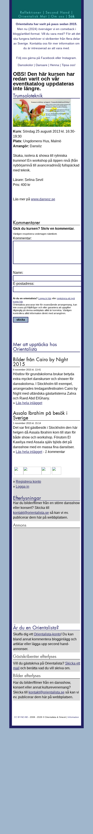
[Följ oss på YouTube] (32, 473)
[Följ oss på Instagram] (56, 473)
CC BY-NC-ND (21, 717)
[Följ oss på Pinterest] (46, 473)
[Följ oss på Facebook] (18, 473)
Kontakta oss (38, 43)
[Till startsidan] (46, 5)
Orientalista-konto (47, 634)
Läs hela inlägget (29, 403)
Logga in (22, 486)
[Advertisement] (46, 576)
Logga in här (44, 298)
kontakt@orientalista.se (31, 512)
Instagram (69, 58)
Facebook (48, 58)
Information (73, 717)
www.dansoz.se (43, 199)
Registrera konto (28, 481)
